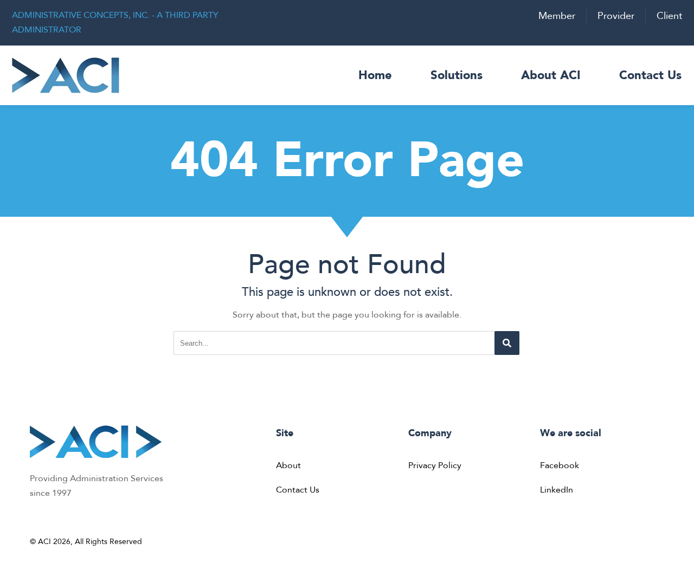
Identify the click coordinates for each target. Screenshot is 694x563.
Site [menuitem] (284, 433)
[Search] (506, 343)
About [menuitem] (288, 465)
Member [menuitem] (556, 16)
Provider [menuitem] (615, 16)
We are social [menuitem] (570, 433)
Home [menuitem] (375, 75)
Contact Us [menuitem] (650, 75)
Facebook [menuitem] (559, 465)
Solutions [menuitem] (456, 75)
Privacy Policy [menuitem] (434, 465)
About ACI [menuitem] (551, 75)
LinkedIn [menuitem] (556, 490)
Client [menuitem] (669, 16)
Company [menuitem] (430, 433)
